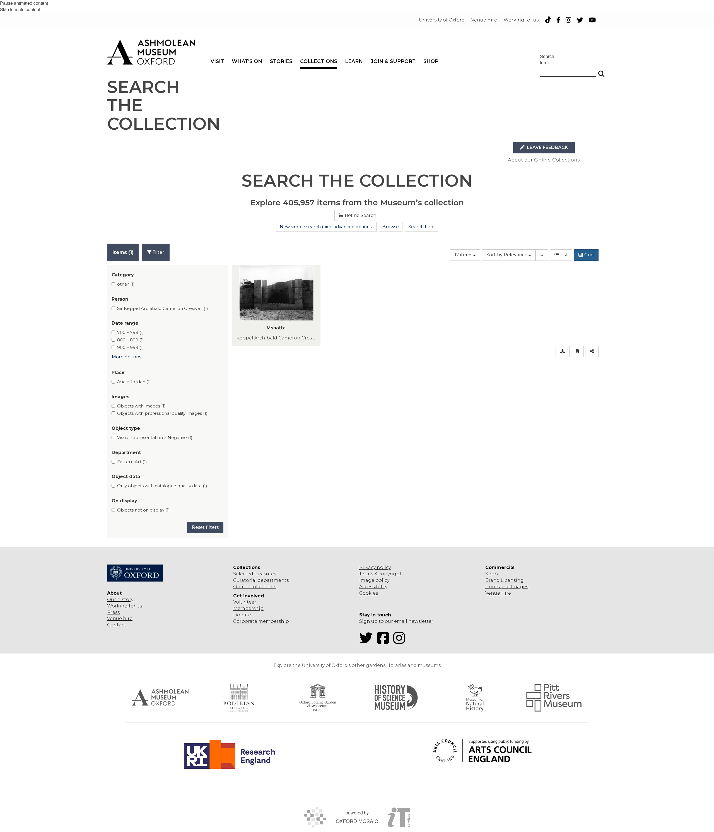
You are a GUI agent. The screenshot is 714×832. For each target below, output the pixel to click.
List (564, 254)
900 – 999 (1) (130, 347)
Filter (157, 252)
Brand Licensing (504, 580)
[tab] (123, 252)
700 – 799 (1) (130, 332)
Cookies (368, 593)
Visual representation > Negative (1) (154, 437)
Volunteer (244, 602)
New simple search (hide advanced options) (326, 226)
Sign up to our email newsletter (396, 621)
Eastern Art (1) (132, 461)
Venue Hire (498, 593)
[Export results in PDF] (577, 351)
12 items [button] (463, 254)
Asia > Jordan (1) (134, 381)
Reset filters (205, 527)
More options (126, 357)
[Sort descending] (542, 255)
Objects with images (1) (141, 406)
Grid (589, 254)
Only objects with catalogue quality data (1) (162, 485)
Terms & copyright (380, 574)
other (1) (126, 284)
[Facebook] (384, 641)
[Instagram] (400, 641)
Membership (248, 608)
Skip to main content (20, 9)
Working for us (124, 606)
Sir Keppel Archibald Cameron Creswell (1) (162, 308)
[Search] (601, 71)
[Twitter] (367, 641)
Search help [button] (421, 226)
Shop (491, 574)
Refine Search (360, 215)
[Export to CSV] (563, 351)
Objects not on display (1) (143, 510)
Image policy (374, 580)
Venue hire (119, 618)
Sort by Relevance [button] (506, 254)
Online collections (254, 586)
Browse (390, 226)
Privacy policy (375, 567)
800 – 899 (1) (130, 340)
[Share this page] (592, 351)
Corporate (245, 621)
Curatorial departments (261, 580)
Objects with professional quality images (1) (162, 413)
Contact (116, 625)
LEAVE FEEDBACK (547, 147)
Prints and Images (506, 586)
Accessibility (373, 586)
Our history (120, 599)
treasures (264, 574)
